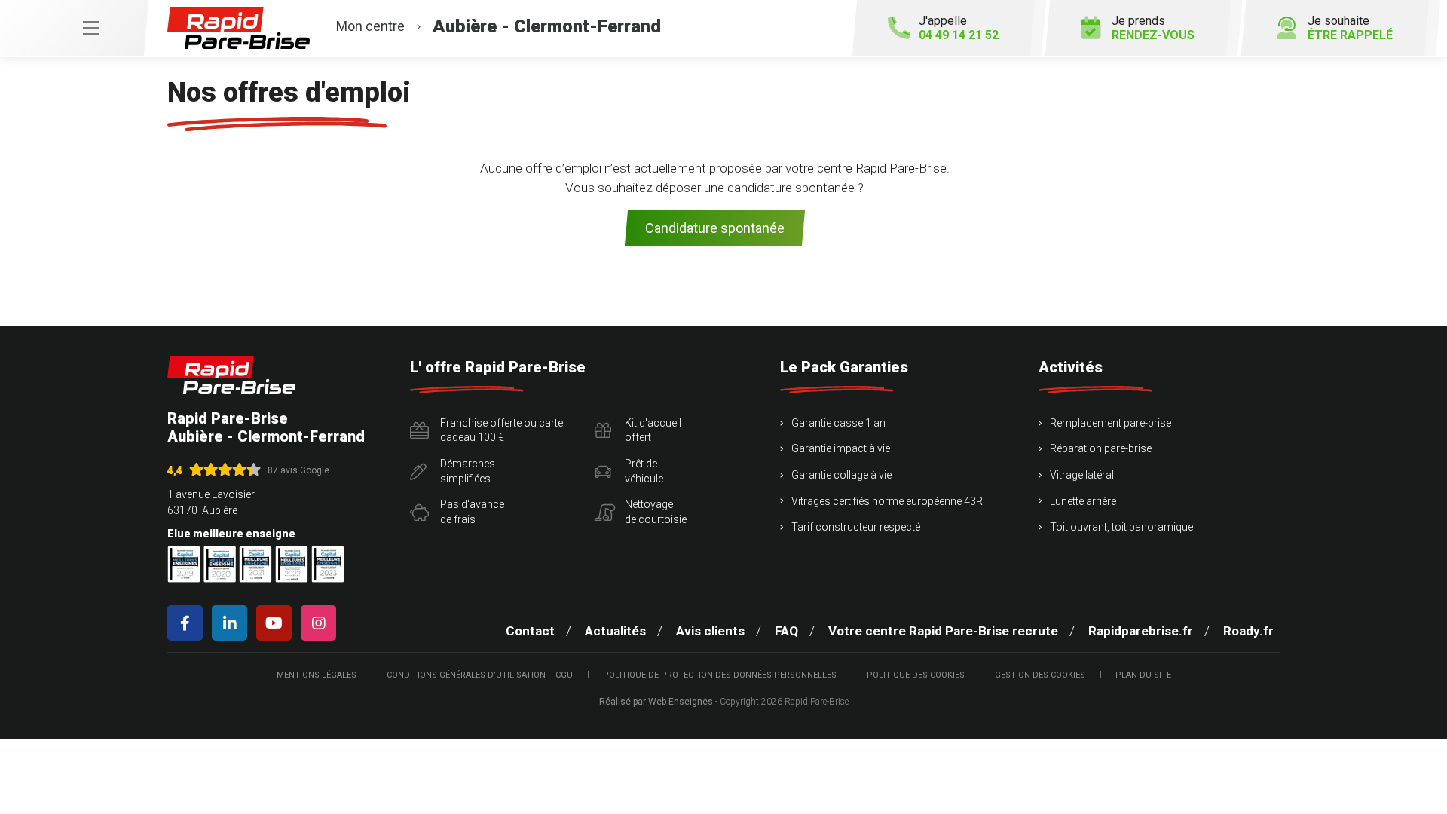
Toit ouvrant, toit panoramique (1121, 527)
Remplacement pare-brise (1110, 423)
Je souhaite (1350, 28)
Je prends (1153, 28)
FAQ (786, 630)
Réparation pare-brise (1101, 448)
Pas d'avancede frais (472, 511)
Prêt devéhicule (644, 471)
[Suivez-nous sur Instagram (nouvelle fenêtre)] (321, 623)
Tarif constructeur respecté (855, 527)
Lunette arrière (1083, 501)
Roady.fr (1248, 630)
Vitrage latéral (1082, 475)
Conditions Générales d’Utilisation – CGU (480, 675)
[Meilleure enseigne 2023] (327, 564)
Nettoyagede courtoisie (656, 511)
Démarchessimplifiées (467, 471)
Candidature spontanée (715, 228)
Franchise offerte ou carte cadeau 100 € (501, 430)
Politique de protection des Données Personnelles (720, 675)
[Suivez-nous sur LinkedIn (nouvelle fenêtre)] (232, 623)
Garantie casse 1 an (838, 423)
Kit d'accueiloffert (653, 430)
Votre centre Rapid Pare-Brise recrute (943, 630)
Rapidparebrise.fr (1140, 630)
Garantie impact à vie (840, 448)
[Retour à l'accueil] (231, 375)
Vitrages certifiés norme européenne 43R (887, 501)
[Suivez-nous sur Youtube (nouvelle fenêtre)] (277, 623)
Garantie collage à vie (841, 475)
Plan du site (1143, 675)
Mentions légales (316, 675)
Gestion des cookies (1040, 675)
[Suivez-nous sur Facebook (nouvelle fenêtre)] (188, 623)
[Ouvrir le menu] (74, 28)
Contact (530, 630)
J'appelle (959, 28)
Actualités (615, 630)
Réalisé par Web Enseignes (656, 701)
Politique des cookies (916, 675)
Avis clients (710, 630)
